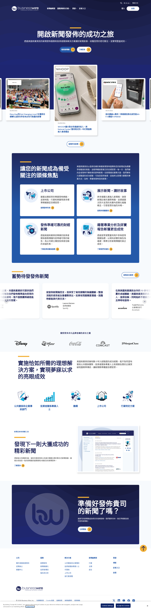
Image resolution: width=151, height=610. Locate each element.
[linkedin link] (119, 600)
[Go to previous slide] (6, 301)
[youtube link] (124, 600)
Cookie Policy (30, 606)
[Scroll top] (143, 548)
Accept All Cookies (123, 605)
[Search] (121, 3)
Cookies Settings (107, 605)
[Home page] (25, 8)
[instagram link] (133, 600)
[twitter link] (114, 600)
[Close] (147, 606)
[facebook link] (128, 600)
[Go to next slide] (144, 301)
